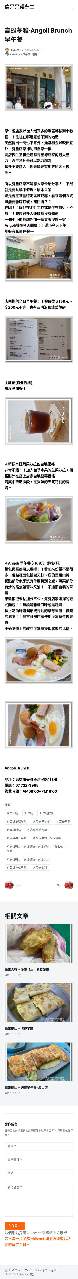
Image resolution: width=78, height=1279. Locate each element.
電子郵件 (15, 1159)
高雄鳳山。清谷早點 (19, 1028)
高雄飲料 (40, 867)
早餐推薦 (47, 813)
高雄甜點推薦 (37, 829)
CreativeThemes (16, 1274)
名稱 (12, 1146)
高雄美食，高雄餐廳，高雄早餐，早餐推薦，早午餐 (37, 849)
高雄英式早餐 (16, 867)
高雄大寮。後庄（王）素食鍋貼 (27, 969)
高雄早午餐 (41, 821)
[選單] (71, 7)
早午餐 (12, 813)
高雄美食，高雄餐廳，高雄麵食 (28, 859)
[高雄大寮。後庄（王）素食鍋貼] (39, 943)
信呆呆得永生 (20, 7)
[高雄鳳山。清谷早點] (39, 1002)
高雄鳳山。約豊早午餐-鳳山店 (26, 1087)
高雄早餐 (63, 821)
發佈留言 (15, 1226)
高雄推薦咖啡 (16, 821)
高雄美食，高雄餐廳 (47, 838)
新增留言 (15, 1187)
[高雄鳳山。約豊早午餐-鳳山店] (39, 1062)
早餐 (29, 813)
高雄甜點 (14, 829)
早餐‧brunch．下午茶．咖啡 (21, 54)
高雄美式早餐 (16, 838)
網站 (11, 1173)
